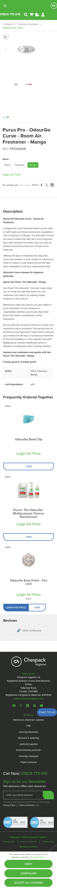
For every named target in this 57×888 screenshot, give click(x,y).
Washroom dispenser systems (28, 720)
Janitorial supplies (28, 744)
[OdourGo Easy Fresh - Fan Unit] (28, 560)
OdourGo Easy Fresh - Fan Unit (28, 582)
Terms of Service (26, 805)
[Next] (48, 49)
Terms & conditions (28, 841)
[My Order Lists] (37, 14)
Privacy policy (9, 841)
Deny (28, 864)
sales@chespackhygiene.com (29, 698)
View (29, 466)
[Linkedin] (27, 705)
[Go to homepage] (54, 6)
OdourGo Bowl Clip (28, 440)
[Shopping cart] (31, 14)
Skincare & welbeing (28, 738)
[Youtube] (41, 705)
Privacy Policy (9, 805)
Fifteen (34, 846)
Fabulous (20, 165)
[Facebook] (14, 705)
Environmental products (28, 750)
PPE (28, 726)
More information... (38, 857)
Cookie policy (48, 841)
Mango (33, 165)
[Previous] (5, 49)
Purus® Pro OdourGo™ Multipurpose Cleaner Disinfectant (28, 513)
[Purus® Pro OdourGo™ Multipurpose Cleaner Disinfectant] (28, 489)
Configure (28, 873)
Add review (25, 185)
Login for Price (12, 175)
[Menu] (6, 6)
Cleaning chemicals (28, 756)
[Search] (26, 14)
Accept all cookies (28, 883)
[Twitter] (21, 705)
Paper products (29, 762)
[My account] (43, 14)
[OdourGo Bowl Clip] (28, 418)
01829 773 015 (10, 14)
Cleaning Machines (28, 732)
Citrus (7, 165)
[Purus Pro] (6, 117)
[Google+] (34, 705)
